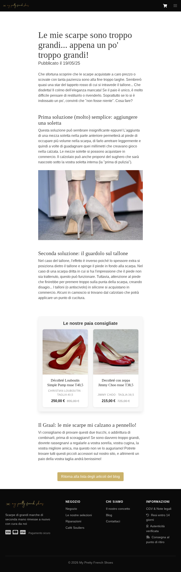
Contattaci (113, 521)
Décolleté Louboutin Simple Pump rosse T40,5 (65, 382)
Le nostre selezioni (79, 515)
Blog (109, 515)
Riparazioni (73, 521)
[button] (175, 5)
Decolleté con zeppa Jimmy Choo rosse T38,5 (115, 382)
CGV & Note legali (158, 508)
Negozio (71, 508)
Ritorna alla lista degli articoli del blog (90, 476)
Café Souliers (75, 527)
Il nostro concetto (118, 508)
